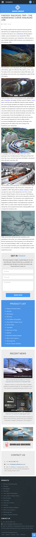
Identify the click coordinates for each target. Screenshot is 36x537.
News (17, 534)
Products (5, 480)
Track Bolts (9, 327)
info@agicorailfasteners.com (17, 464)
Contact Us (5, 518)
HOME (5, 24)
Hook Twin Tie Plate (11, 330)
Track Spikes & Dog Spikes (13, 319)
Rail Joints (9, 316)
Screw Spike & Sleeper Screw (14, 322)
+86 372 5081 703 (13, 461)
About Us (8, 534)
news (9, 24)
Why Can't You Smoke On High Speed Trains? (18, 414)
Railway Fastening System (13, 308)
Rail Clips (9, 311)
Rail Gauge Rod (10, 341)
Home (3, 534)
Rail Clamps (9, 314)
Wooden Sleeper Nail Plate (13, 343)
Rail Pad (8, 333)
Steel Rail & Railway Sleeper (14, 335)
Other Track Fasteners (12, 338)
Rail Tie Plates (10, 324)
